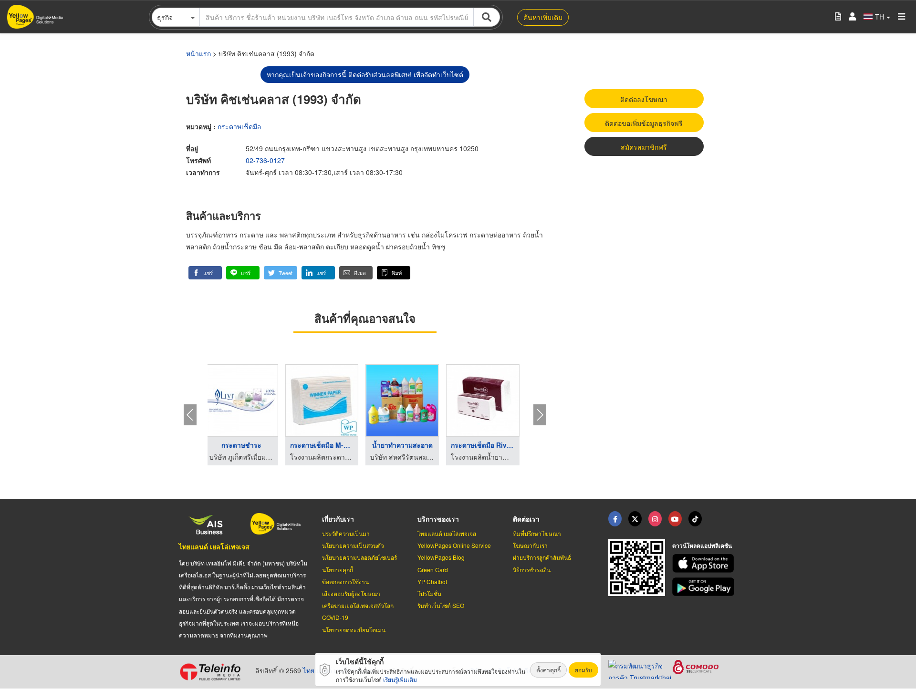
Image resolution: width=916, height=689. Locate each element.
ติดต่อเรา (526, 519)
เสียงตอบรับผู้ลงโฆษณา (351, 593)
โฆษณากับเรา (530, 545)
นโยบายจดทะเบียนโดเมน (353, 630)
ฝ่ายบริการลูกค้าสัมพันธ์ (542, 557)
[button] (205, 272)
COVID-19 (335, 617)
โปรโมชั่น (429, 593)
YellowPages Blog (441, 557)
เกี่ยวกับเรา (338, 519)
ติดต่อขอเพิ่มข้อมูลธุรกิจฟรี (644, 123)
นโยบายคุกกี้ (337, 570)
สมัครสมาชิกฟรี (644, 147)
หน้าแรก (198, 53)
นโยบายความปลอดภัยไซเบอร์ (359, 557)
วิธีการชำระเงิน (532, 570)
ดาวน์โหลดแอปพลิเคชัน (702, 545)
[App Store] (704, 563)
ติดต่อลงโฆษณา (643, 99)
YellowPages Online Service (454, 545)
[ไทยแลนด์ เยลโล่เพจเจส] (635, 518)
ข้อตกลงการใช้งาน (345, 581)
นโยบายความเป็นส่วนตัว (353, 545)
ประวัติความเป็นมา (346, 533)
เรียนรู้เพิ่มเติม (400, 679)
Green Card (432, 570)
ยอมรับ (583, 670)
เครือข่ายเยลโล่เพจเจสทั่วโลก (358, 605)
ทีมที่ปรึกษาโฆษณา (537, 533)
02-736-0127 (265, 160)
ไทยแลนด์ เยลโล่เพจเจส (214, 546)
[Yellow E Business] (615, 518)
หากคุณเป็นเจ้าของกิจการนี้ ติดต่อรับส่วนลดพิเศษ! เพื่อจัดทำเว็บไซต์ (365, 74)
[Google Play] (704, 586)
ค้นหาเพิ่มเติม (542, 17)
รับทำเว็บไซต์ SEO (440, 605)
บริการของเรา (438, 519)
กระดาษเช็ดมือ (239, 126)
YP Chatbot (432, 581)
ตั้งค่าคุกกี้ (548, 670)
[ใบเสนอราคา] (838, 17)
